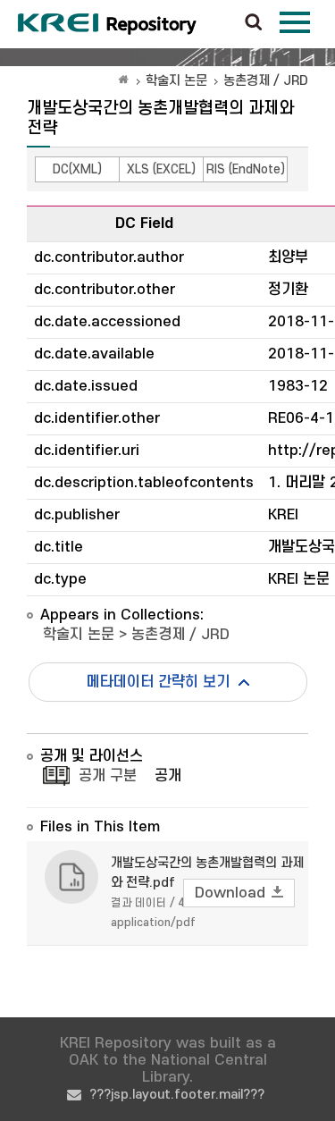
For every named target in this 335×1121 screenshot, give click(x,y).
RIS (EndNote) (245, 169)
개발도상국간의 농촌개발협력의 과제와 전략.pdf (207, 873)
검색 (254, 23)
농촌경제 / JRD (265, 80)
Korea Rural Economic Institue (107, 24)
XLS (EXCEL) (161, 169)
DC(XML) (77, 169)
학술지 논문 (176, 80)
